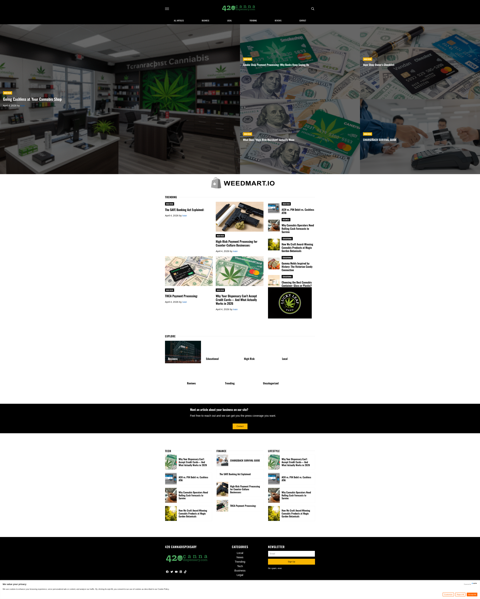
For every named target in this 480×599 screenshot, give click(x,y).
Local (285, 358)
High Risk (7, 93)
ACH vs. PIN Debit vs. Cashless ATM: (298, 211)
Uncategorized (271, 383)
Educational (287, 238)
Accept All (472, 595)
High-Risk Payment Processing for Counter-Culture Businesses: (236, 243)
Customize (448, 595)
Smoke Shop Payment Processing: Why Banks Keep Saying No (276, 64)
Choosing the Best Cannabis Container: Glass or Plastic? (297, 284)
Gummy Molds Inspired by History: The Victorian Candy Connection (297, 267)
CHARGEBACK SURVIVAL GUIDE (379, 139)
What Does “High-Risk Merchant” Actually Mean (268, 139)
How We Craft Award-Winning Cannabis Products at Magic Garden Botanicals (297, 247)
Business (286, 219)
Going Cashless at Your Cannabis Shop (32, 99)
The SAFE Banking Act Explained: (184, 210)
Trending (230, 383)
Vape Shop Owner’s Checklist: (379, 64)
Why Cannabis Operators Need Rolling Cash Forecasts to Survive (298, 229)
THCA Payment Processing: (181, 296)
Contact (240, 426)
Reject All (460, 595)
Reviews (191, 383)
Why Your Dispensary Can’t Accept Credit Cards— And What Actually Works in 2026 (236, 299)
